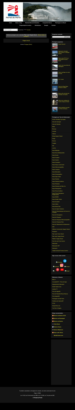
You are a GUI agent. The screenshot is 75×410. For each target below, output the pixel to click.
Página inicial (26, 40)
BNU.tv (54, 279)
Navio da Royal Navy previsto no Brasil (63, 87)
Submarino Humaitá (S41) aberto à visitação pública (63, 52)
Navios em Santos (58, 321)
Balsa (53, 126)
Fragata (54, 143)
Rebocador (54, 243)
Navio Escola (55, 155)
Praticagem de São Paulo (58, 298)
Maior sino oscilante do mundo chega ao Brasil (63, 101)
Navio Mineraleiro (56, 171)
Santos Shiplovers (58, 329)
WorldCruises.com (58, 335)
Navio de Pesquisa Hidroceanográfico (61, 219)
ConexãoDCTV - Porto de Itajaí (59, 281)
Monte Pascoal (61, 44)
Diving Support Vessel (57, 136)
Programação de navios (25, 25)
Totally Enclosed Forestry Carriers (60, 250)
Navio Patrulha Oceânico (58, 181)
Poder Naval (57, 324)
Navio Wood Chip (56, 206)
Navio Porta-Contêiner (57, 191)
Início (10, 22)
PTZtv (53, 303)
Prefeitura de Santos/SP (57, 301)
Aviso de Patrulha (56, 124)
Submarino (54, 248)
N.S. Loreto (61, 79)
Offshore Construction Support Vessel (61, 229)
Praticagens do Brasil (60, 22)
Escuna (54, 140)
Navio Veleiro (55, 204)
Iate (53, 145)
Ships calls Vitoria (58, 332)
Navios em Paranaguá (59, 318)
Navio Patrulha (55, 179)
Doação (46, 25)
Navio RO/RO (55, 197)
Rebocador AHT (56, 245)
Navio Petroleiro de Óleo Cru (59, 186)
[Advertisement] (61, 362)
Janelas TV (54, 289)
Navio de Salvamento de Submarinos (61, 224)
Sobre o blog (18, 22)
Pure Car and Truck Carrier (58, 241)
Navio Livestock (56, 169)
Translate (28, 29)
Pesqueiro (54, 231)
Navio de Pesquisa (56, 217)
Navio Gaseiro (55, 160)
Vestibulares (38, 25)
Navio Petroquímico (56, 188)
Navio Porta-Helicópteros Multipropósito (58, 194)
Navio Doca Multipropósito (58, 152)
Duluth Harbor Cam (56, 286)
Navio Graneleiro (56, 162)
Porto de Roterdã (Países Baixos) (60, 293)
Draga (53, 138)
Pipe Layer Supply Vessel (58, 236)
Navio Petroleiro (56, 183)
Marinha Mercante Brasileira (32, 22)
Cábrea (54, 133)
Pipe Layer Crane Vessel (58, 233)
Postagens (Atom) (28, 44)
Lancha (54, 148)
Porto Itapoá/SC (56, 296)
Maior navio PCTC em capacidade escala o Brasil (63, 59)
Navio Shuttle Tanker (57, 199)
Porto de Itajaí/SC (56, 291)
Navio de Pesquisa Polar (58, 222)
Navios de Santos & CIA (60, 315)
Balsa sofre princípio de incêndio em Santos (63, 94)
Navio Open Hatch (56, 176)
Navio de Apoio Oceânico (58, 208)
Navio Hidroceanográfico (58, 167)
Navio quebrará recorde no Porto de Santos (63, 108)
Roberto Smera (57, 326)
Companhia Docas (47, 22)
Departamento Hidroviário (58, 284)
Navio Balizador (56, 150)
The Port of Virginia (56, 308)
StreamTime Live (56, 305)
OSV (53, 226)
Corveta (54, 131)
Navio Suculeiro (56, 201)
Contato (54, 25)
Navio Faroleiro (55, 157)
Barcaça (54, 128)
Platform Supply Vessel (57, 238)
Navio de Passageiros (57, 214)
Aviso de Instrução (56, 121)
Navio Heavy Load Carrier (58, 164)
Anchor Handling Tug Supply (58, 119)
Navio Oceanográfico (57, 174)
